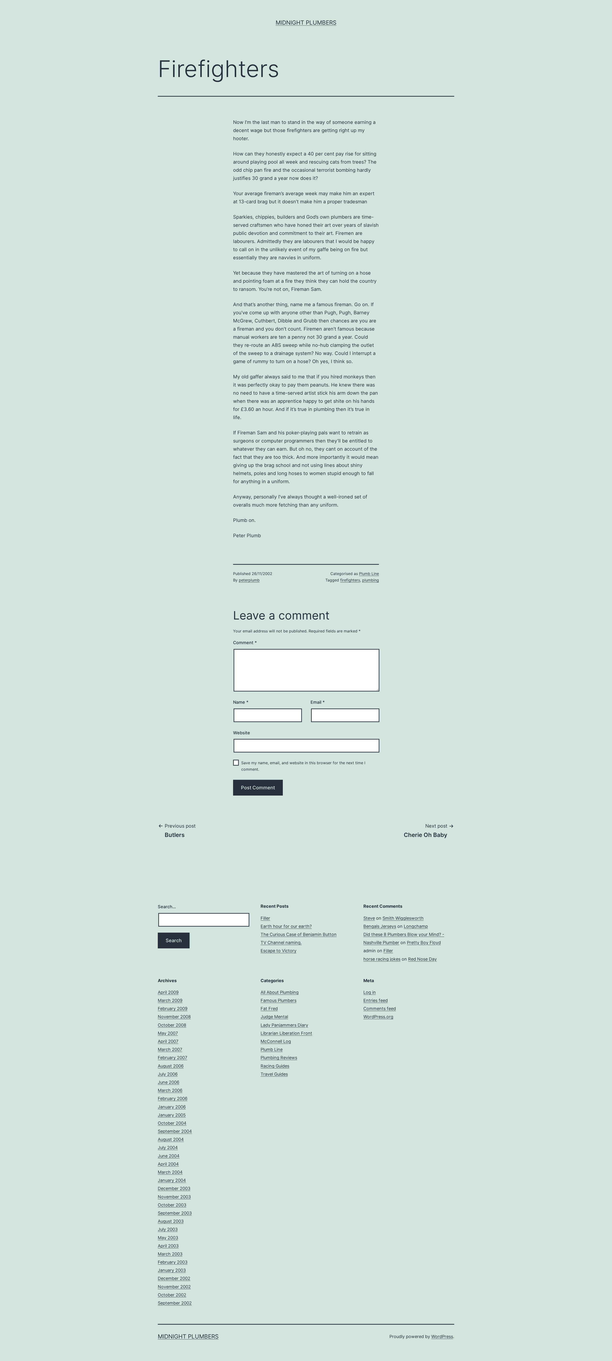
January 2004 (172, 1180)
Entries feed (375, 1000)
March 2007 (170, 1049)
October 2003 (172, 1204)
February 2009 (172, 1008)
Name (240, 702)
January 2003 (172, 1270)
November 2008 (174, 1016)
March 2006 (170, 1090)
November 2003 (174, 1196)
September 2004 (175, 1131)
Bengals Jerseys (379, 926)
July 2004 (168, 1147)
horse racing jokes (381, 959)
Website (241, 732)
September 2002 (175, 1303)
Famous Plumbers (278, 1000)
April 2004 (168, 1164)
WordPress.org (378, 1016)
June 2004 (169, 1155)
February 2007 (172, 1057)
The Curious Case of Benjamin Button (299, 934)
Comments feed (379, 1008)
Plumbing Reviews (279, 1057)
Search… (167, 906)
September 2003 (175, 1213)
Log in (369, 992)
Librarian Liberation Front (286, 1033)
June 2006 (168, 1082)
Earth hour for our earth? (286, 926)
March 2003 (170, 1253)
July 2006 (168, 1074)
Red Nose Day (422, 959)
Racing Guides (275, 1065)
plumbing (370, 580)
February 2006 (172, 1098)
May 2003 (168, 1237)
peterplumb (249, 580)
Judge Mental (274, 1016)
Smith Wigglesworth (403, 918)
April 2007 (168, 1041)
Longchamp (416, 926)
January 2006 (172, 1106)
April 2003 (168, 1245)
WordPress (442, 1336)
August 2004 (171, 1139)
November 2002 (174, 1286)
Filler (265, 918)
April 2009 (168, 992)
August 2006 (171, 1065)
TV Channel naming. (281, 942)
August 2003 (171, 1221)
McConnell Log (276, 1041)
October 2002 (172, 1294)
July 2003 (168, 1229)
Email (318, 702)
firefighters (350, 580)
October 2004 (172, 1123)
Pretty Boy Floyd (424, 942)
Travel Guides (274, 1074)
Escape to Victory (278, 950)
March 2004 (170, 1172)
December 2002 (174, 1278)
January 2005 (172, 1115)
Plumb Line (369, 573)
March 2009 (170, 1000)
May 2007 (168, 1033)
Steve (369, 918)
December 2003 (174, 1188)
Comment (245, 642)
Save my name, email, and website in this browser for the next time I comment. (303, 766)
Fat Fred (269, 1008)
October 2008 (172, 1025)
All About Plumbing (280, 992)
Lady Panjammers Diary (284, 1025)
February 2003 (172, 1262)
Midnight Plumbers (306, 22)
